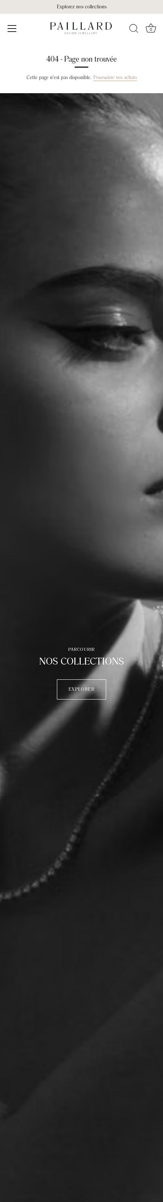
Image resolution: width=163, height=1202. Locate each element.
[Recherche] (133, 29)
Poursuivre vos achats (115, 78)
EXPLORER (82, 689)
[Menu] (12, 28)
